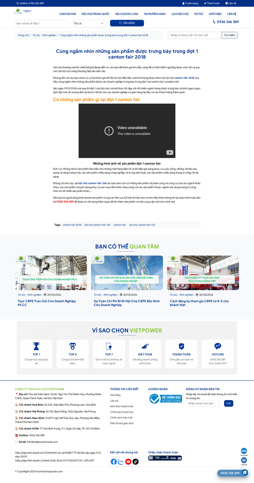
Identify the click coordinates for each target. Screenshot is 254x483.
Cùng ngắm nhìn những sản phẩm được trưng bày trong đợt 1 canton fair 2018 (104, 35)
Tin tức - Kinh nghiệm (44, 35)
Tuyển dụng (191, 3)
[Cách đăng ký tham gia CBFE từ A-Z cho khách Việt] (203, 279)
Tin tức (198, 14)
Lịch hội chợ (180, 14)
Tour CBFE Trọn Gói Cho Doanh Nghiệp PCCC (47, 303)
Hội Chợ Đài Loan (126, 14)
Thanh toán (213, 3)
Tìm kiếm (229, 35)
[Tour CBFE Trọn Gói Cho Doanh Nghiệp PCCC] (51, 279)
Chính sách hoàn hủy (121, 412)
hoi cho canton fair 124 (142, 224)
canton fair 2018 (184, 77)
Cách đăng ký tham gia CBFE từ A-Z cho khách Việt (199, 303)
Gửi (228, 403)
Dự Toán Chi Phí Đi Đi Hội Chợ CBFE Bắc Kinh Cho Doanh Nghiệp (127, 303)
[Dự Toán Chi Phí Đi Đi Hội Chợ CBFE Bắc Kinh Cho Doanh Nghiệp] (127, 279)
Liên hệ (232, 3)
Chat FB (244, 464)
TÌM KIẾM (128, 23)
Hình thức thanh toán (121, 406)
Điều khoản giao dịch (122, 423)
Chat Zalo (244, 455)
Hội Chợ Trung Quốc (96, 14)
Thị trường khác (155, 14)
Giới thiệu (215, 14)
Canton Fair (67, 14)
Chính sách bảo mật (121, 417)
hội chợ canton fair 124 (92, 183)
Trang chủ (23, 35)
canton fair (120, 224)
